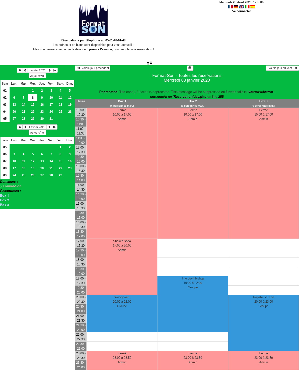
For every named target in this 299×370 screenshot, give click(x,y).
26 (69, 111)
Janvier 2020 (37, 70)
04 (5, 111)
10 (51, 97)
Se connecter (241, 11)
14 (23, 104)
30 (42, 118)
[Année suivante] (55, 70)
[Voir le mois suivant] (49, 70)
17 (51, 104)
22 (32, 111)
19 (69, 104)
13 (14, 104)
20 (14, 111)
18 (60, 104)
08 (5, 168)
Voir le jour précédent (94, 68)
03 (5, 104)
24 (51, 111)
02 (5, 97)
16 (42, 104)
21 (23, 111)
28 (23, 118)
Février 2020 (37, 127)
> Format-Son (10, 186)
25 (60, 111)
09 (5, 175)
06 (5, 154)
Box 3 (4, 204)
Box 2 (4, 200)
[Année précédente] (19, 70)
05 (5, 118)
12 (69, 97)
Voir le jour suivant (281, 68)
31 (51, 118)
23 (42, 111)
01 (5, 90)
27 (14, 118)
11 (60, 97)
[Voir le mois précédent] (25, 70)
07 (5, 161)
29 (32, 118)
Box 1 (4, 195)
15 (32, 104)
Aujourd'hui (37, 76)
